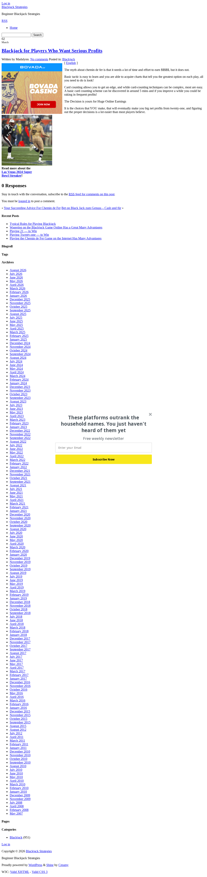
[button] (103, 423)
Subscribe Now (104, 459)
